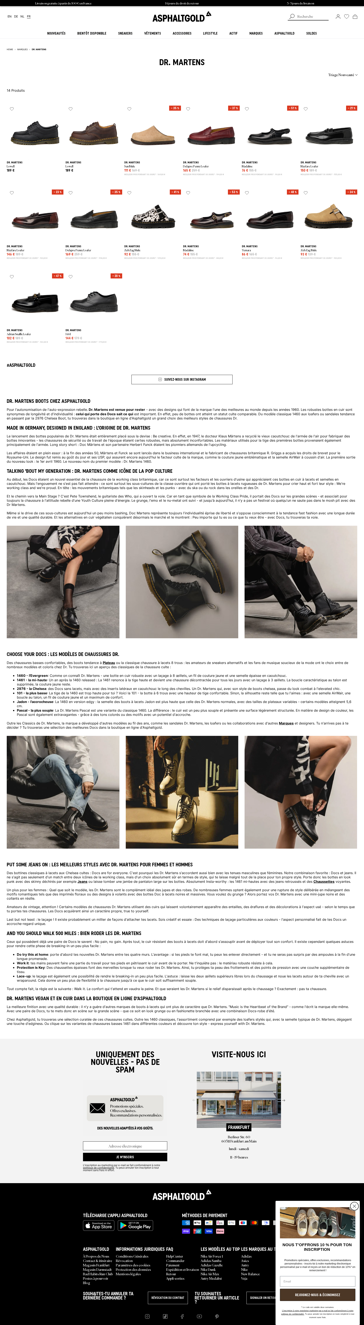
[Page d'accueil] (182, 1194)
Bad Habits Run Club (98, 1273)
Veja (244, 1278)
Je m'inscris (125, 1157)
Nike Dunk (208, 1269)
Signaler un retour (263, 1297)
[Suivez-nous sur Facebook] (182, 1316)
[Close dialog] (354, 1206)
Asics (245, 1260)
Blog (86, 1282)
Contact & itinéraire (97, 1260)
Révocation (124, 1260)
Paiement (172, 1265)
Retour (171, 1273)
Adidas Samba (211, 1260)
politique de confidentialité (98, 1167)
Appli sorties (175, 1278)
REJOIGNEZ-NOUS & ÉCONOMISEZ (317, 1295)
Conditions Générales (132, 1256)
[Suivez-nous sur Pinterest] (217, 1316)
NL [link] (22, 16)
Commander (175, 1260)
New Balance (250, 1273)
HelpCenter (174, 1256)
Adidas (246, 1256)
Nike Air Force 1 (212, 1256)
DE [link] (16, 16)
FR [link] (29, 16)
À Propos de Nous (96, 1256)
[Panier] (355, 16)
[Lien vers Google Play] (135, 1225)
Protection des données (133, 1269)
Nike (244, 1269)
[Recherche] (292, 17)
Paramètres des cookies (133, 1265)
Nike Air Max (210, 1273)
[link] (182, 16)
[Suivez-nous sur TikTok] (165, 1316)
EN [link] (10, 16)
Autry (245, 1265)
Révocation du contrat (167, 1297)
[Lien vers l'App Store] (98, 1225)
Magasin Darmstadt (97, 1269)
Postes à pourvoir (95, 1278)
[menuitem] (30, 74)
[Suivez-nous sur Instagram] (147, 1316)
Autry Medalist (211, 1278)
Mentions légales (128, 1273)
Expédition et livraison (182, 1269)
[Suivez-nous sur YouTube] (199, 1316)
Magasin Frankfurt (96, 1265)
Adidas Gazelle (212, 1265)
